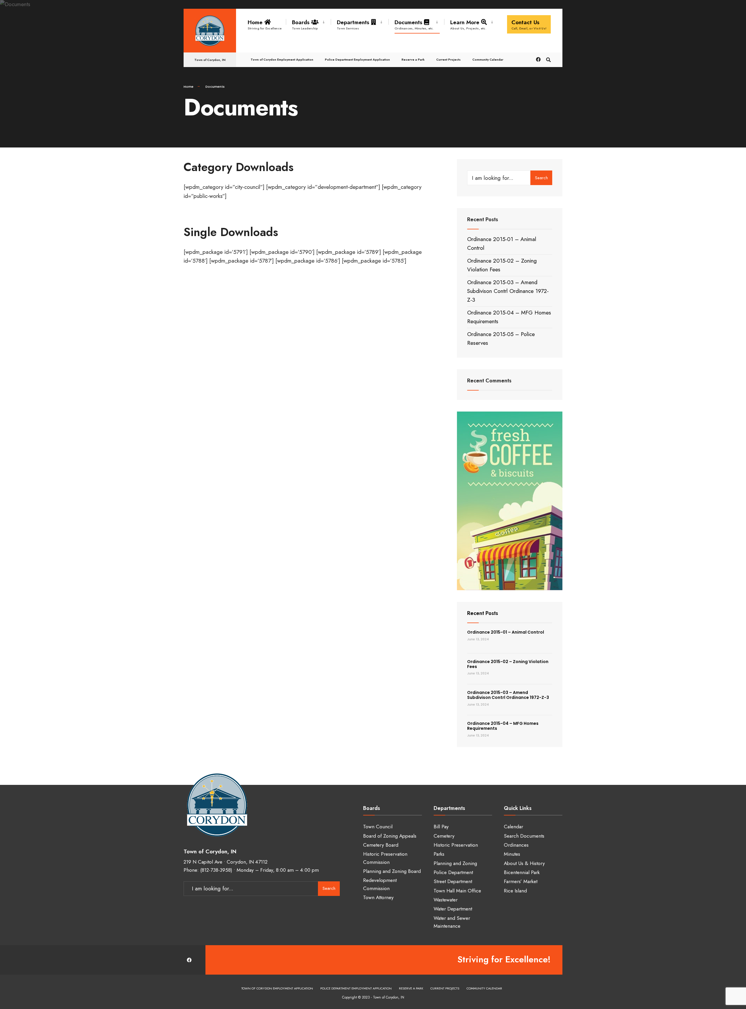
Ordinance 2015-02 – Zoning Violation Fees (507, 664)
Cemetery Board (380, 844)
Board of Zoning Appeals (389, 835)
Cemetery (444, 835)
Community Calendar (487, 59)
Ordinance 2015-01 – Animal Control (505, 632)
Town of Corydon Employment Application (282, 59)
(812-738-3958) (216, 869)
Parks (439, 853)
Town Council (378, 826)
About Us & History (524, 863)
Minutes (512, 853)
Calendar (513, 826)
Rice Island (515, 890)
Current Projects (448, 59)
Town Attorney (378, 897)
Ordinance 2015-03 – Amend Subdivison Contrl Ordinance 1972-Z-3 (508, 291)
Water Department (453, 908)
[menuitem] (308, 23)
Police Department (453, 872)
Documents (414, 24)
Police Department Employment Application (357, 59)
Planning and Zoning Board (392, 871)
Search (541, 178)
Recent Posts (482, 613)
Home (264, 24)
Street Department (453, 881)
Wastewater (446, 899)
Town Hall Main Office (457, 890)
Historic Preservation (456, 844)
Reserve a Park (413, 59)
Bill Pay (441, 826)
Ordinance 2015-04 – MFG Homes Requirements (503, 725)
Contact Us (529, 24)
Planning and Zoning (455, 863)
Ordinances (516, 844)
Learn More (468, 24)
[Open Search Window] (548, 59)
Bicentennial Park (522, 872)
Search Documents (524, 835)
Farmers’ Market (520, 881)
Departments (354, 24)
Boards (305, 24)
